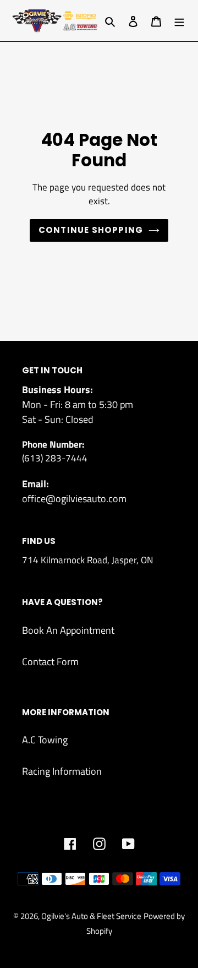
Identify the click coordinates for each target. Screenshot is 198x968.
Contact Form (50, 661)
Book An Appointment (68, 630)
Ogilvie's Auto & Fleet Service (91, 916)
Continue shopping (91, 230)
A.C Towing (45, 739)
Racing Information (62, 771)
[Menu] (179, 21)
